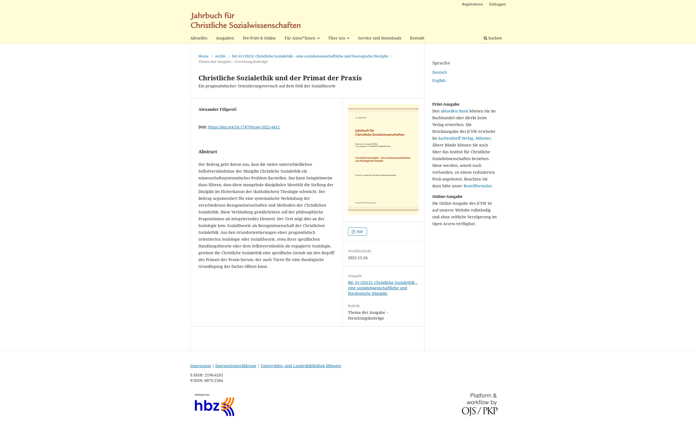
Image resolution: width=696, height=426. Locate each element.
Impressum (200, 365)
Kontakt (417, 38)
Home (203, 56)
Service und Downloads (379, 38)
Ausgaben (225, 38)
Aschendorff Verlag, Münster (464, 138)
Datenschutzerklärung (235, 365)
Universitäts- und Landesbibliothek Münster (301, 365)
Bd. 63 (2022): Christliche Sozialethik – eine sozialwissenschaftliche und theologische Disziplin (310, 56)
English (439, 80)
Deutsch (439, 72)
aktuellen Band (454, 111)
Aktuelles (198, 38)
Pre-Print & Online (259, 38)
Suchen (494, 38)
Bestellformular (478, 185)
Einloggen (497, 4)
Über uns (337, 38)
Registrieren (472, 4)
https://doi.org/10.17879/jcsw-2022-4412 (244, 127)
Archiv (220, 56)
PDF (359, 231)
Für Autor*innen (300, 38)
